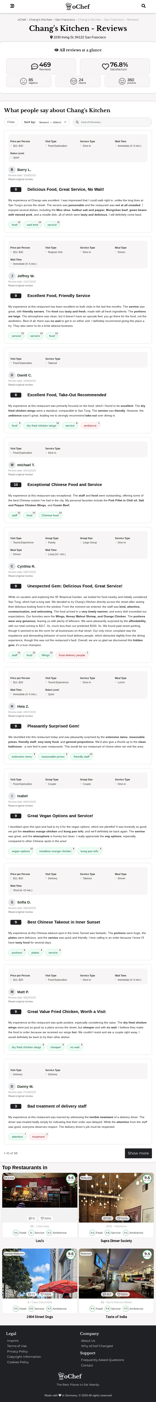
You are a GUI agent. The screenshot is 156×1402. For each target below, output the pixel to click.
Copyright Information (24, 1357)
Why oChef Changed (97, 1346)
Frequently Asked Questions (102, 1360)
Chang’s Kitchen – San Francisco (52, 19)
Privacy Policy (17, 1351)
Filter (11, 122)
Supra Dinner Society (116, 1240)
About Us (88, 1341)
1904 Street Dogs (40, 1316)
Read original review (20, 179)
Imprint (13, 1341)
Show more (138, 1153)
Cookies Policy (18, 1362)
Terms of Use (17, 1346)
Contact (87, 1365)
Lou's (40, 1240)
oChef (22, 19)
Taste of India (116, 1316)
